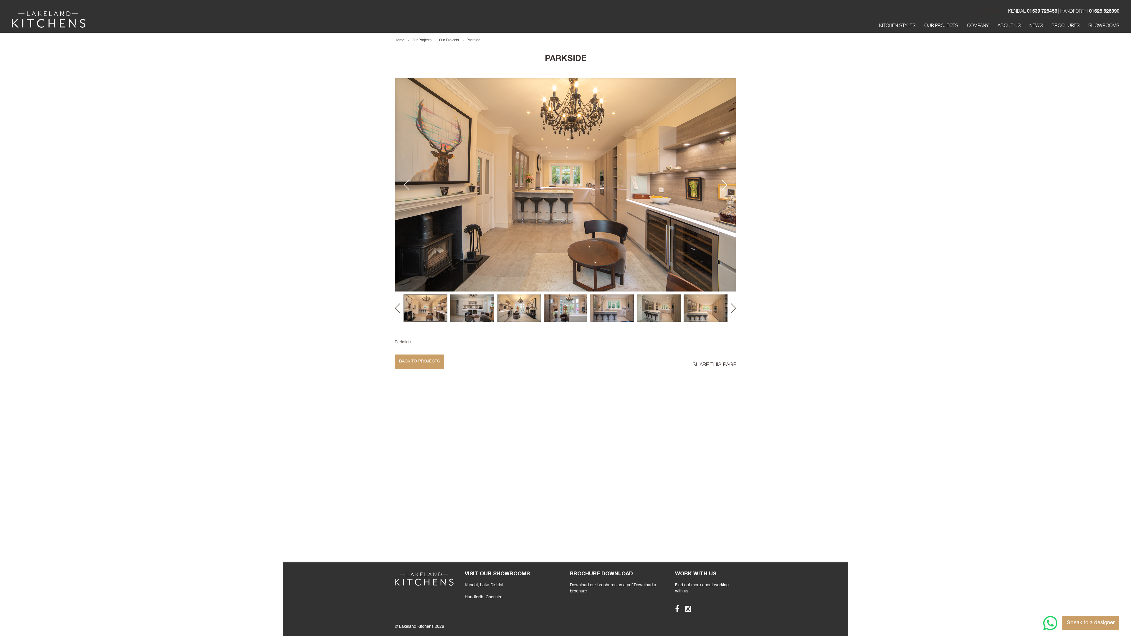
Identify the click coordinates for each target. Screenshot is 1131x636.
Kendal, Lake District (484, 585)
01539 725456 (1042, 11)
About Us (1009, 26)
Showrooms (1103, 26)
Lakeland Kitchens (48, 19)
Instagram (685, 608)
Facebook (674, 608)
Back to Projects (419, 362)
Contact (990, 11)
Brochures (1065, 26)
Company (978, 26)
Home (399, 40)
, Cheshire (483, 597)
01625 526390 (1104, 11)
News (1036, 26)
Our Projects (941, 26)
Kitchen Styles (897, 26)
